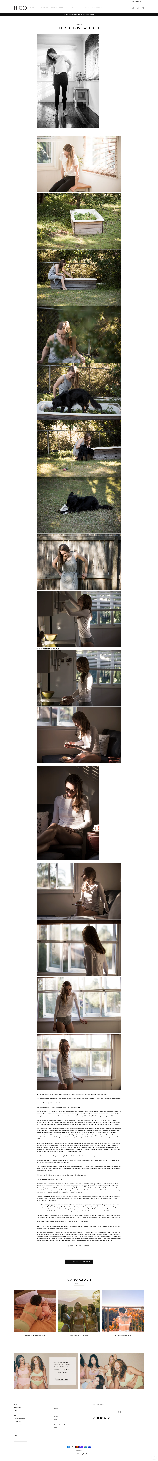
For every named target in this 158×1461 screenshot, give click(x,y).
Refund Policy (17, 1407)
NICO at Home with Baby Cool (35, 1335)
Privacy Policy (17, 1421)
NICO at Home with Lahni (123, 1335)
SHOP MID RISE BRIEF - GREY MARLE (48, 649)
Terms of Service (18, 1424)
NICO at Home (57, 1422)
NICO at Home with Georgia (79, 1335)
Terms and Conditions (19, 1418)
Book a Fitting (57, 1411)
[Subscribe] (119, 1412)
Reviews (56, 1416)
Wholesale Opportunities (60, 1424)
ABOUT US (69, 8)
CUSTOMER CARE (57, 8)
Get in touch (17, 1439)
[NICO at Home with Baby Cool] (35, 1311)
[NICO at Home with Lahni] (123, 1311)
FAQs (15, 1410)
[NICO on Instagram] (94, 1418)
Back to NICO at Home (80, 1262)
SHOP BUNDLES (97, 8)
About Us (56, 1408)
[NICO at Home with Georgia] (79, 1311)
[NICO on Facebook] (98, 1418)
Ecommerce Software (76, 1453)
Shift (105, 1094)
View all (79, 1284)
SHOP (32, 8)
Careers (55, 1427)
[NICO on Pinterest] (105, 1418)
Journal (55, 1419)
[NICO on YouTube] (101, 1418)
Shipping (16, 1415)
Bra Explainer (17, 1404)
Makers (55, 1413)
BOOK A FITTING (42, 8)
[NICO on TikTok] (108, 1418)
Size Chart (16, 1413)
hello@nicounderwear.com (20, 1440)
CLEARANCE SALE (82, 8)
